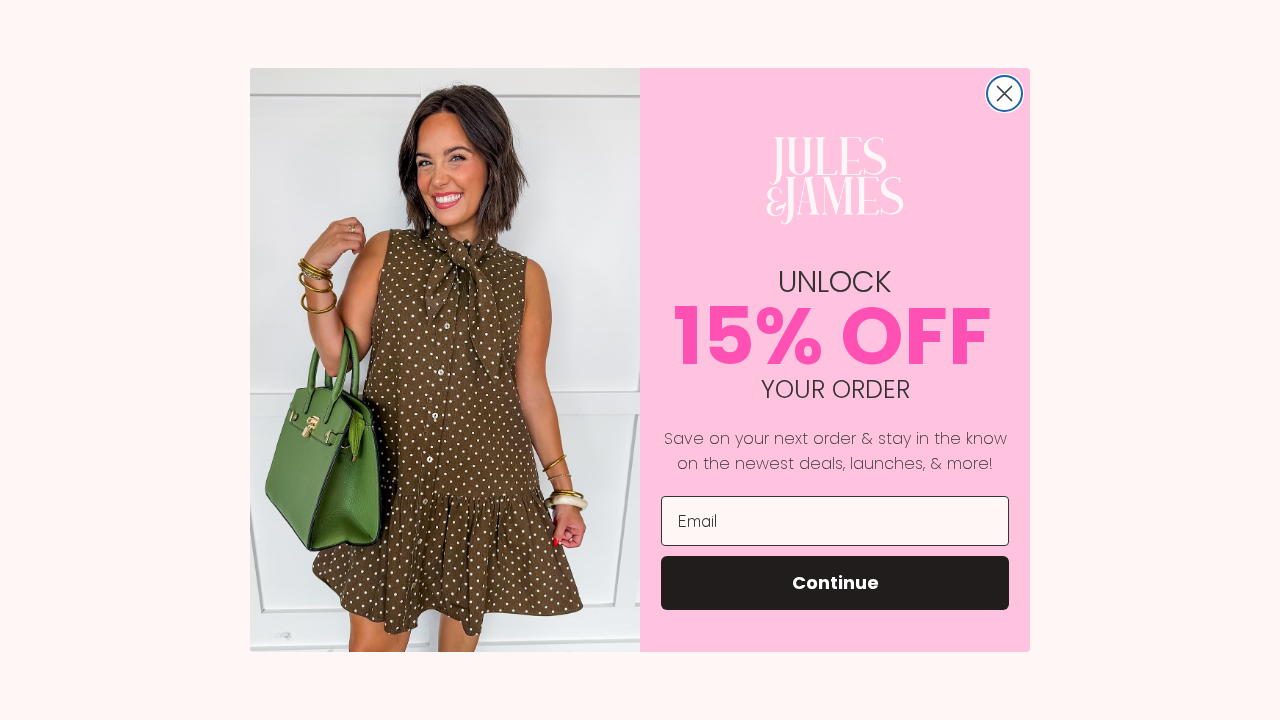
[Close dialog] (1004, 93)
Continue (835, 582)
